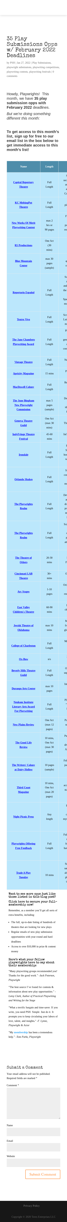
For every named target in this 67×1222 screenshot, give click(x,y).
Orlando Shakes (24, 479)
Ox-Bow (23, 659)
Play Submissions (41, 62)
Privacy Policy (31, 1205)
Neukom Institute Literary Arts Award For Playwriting (23, 707)
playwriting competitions (46, 67)
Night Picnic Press (23, 816)
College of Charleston (23, 645)
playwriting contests (17, 71)
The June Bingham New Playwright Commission (23, 405)
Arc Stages (23, 591)
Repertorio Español (23, 292)
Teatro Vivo (23, 319)
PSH (12, 62)
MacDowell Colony (23, 387)
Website (11, 1156)
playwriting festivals (40, 71)
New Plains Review (23, 724)
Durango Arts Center (23, 688)
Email (10, 1140)
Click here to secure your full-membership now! (33, 903)
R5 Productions (23, 245)
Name (10, 1125)
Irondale (23, 454)
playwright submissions (19, 67)
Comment (13, 1085)
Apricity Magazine (23, 373)
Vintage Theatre (24, 362)
